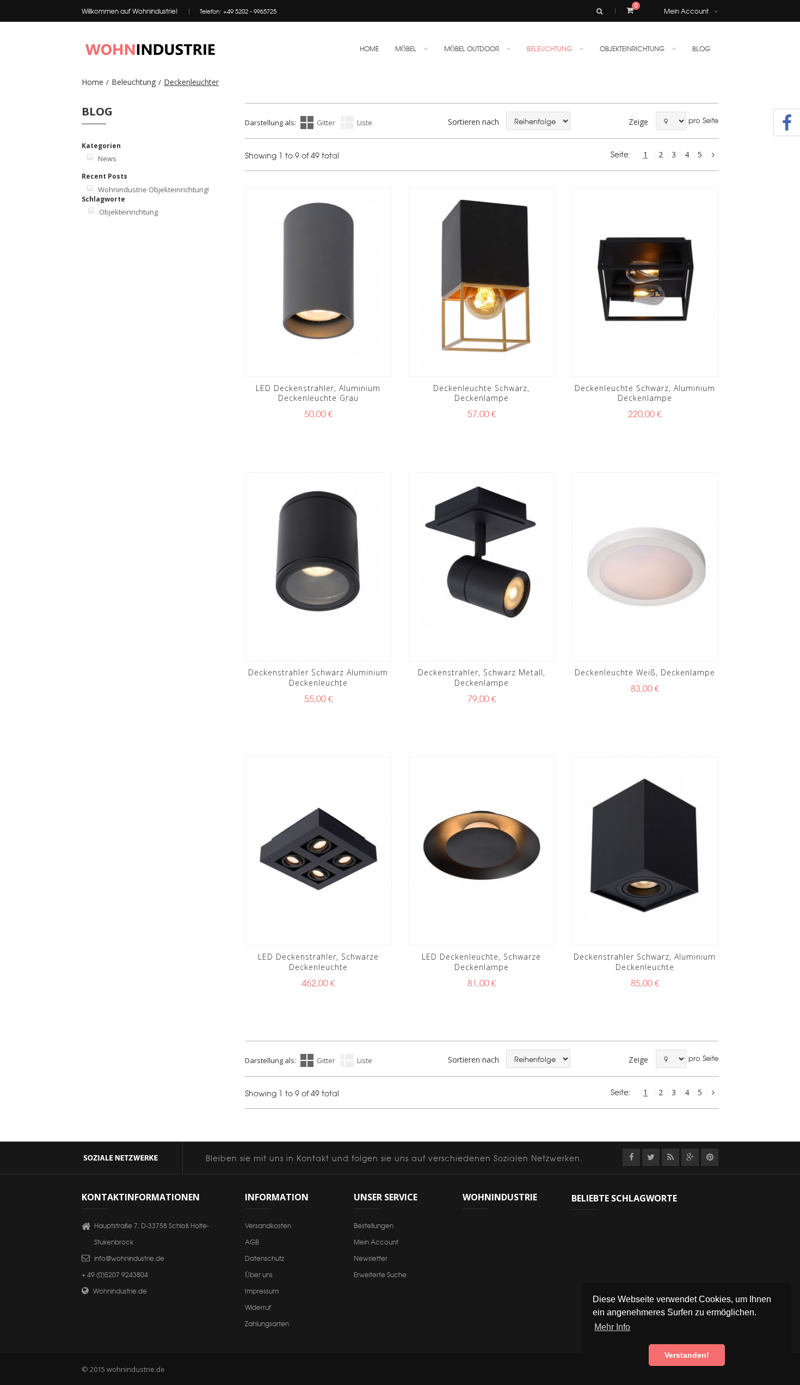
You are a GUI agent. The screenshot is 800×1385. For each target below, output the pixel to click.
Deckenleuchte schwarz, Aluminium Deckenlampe (645, 393)
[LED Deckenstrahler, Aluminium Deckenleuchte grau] (318, 282)
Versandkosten (268, 1225)
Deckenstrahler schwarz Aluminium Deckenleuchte (318, 677)
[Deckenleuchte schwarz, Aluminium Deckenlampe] (645, 282)
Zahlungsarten (267, 1323)
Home (92, 82)
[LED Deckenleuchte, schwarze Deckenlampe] (482, 851)
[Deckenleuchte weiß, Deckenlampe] (645, 567)
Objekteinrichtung (128, 212)
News (107, 158)
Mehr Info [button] (612, 1327)
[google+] (690, 1157)
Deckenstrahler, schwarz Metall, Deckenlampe (481, 677)
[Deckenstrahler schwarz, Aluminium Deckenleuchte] (645, 851)
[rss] (670, 1157)
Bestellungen (373, 1225)
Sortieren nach (473, 122)
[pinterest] (709, 1157)
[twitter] (651, 1157)
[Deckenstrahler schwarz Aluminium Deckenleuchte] (318, 567)
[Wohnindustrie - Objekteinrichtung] (150, 49)
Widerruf (258, 1306)
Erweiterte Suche (380, 1274)
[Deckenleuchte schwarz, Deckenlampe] (482, 282)
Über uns (259, 1274)
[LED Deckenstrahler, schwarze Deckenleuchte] (318, 851)
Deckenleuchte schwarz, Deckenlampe (481, 393)
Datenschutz (264, 1257)
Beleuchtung (134, 82)
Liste (364, 122)
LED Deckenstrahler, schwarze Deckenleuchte (318, 961)
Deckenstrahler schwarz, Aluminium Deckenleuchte (645, 961)
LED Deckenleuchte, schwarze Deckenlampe (481, 961)
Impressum (262, 1290)
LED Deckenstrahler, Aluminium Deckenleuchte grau (318, 393)
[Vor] (712, 154)
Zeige (638, 122)
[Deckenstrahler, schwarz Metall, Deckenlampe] (482, 567)
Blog (701, 48)
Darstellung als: (270, 122)
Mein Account (686, 10)
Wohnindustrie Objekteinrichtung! (153, 189)
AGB (252, 1241)
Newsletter (370, 1257)
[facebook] (631, 1157)
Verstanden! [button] (686, 1355)
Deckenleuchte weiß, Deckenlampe (645, 672)
